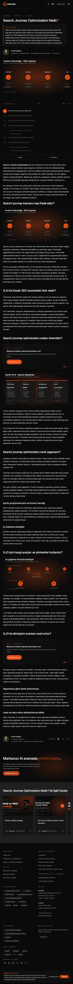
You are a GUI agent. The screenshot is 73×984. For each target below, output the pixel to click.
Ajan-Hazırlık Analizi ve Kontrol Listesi (50, 869)
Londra (40, 903)
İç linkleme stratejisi (15, 134)
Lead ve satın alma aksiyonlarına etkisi (20, 150)
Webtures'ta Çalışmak (10, 871)
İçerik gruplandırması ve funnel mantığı (20, 130)
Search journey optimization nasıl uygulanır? (21, 125)
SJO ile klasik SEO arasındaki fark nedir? (20, 116)
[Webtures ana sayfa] (9, 4)
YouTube (24, 951)
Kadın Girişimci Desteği (45, 881)
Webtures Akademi (9, 874)
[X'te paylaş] (63, 739)
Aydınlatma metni (54, 976)
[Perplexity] (17, 963)
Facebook (8, 954)
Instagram (16, 951)
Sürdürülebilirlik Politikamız (46, 878)
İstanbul (41, 890)
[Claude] (9, 963)
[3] (67, 366)
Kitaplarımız (42, 855)
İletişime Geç (61, 4)
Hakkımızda (6, 855)
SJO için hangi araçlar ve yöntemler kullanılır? (21, 137)
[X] (21, 963)
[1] (63, 366)
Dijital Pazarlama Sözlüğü (46, 859)
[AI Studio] (13, 963)
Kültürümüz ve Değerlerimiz (12, 859)
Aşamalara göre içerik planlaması (19, 147)
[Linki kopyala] (68, 739)
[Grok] (25, 963)
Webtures (6, 15)
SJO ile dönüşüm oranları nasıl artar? (18, 142)
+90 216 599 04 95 (44, 913)
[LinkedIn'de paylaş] (58, 739)
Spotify (20, 954)
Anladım (64, 976)
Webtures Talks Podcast (46, 862)
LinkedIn (7, 951)
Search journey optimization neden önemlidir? (21, 120)
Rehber (29, 15)
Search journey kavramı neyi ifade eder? (20, 111)
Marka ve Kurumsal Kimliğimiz (12, 862)
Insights (18, 15)
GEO (45, 930)
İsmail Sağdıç (16, 737)
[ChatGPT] (5, 963)
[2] (66, 366)
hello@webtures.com (45, 916)
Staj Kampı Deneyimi (9, 878)
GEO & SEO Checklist (45, 866)
